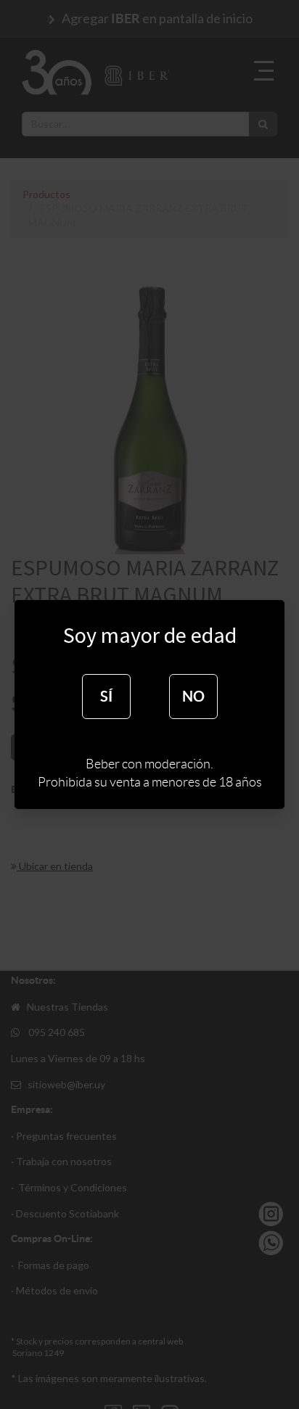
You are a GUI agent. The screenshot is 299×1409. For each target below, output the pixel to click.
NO (193, 696)
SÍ (106, 696)
